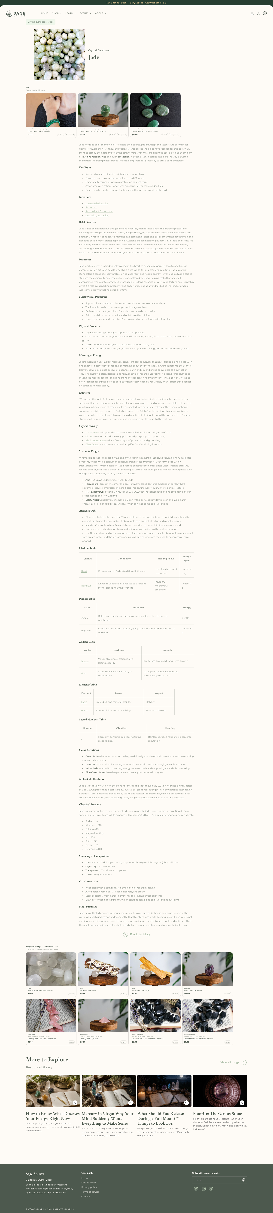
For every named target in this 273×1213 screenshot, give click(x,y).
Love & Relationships (96, 203)
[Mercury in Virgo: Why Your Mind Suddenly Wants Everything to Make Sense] (130, 1102)
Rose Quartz (92, 432)
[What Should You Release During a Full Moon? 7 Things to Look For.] (186, 1102)
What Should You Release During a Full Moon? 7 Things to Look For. (160, 1118)
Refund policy (89, 1182)
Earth (84, 702)
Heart (84, 571)
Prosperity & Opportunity (99, 211)
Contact (85, 1196)
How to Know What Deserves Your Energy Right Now (53, 1116)
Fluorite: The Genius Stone (217, 1113)
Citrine (89, 436)
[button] (252, 13)
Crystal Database (37, 21)
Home (84, 1178)
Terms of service (90, 1191)
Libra (83, 673)
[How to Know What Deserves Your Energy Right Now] (75, 1102)
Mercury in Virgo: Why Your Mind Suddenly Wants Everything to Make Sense (108, 1118)
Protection (91, 207)
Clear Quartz (92, 444)
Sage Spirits (40, 1209)
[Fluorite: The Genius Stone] (242, 1102)
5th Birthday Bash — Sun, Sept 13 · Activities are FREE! (136, 2)
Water (84, 710)
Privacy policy (89, 1187)
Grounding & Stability (97, 215)
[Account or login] (259, 13)
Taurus (84, 661)
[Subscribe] (243, 1179)
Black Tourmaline (95, 440)
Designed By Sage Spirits (62, 1209)
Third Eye (86, 585)
